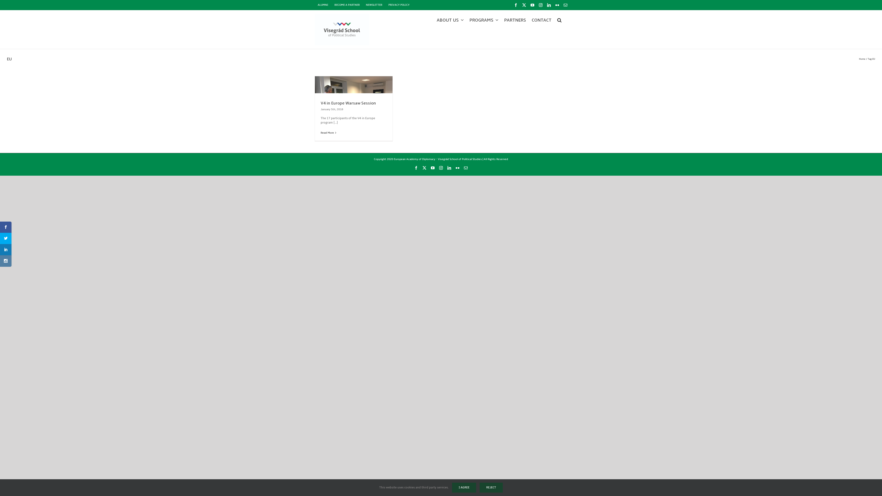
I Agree (464, 487)
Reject (491, 487)
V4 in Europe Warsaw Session (348, 103)
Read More (327, 133)
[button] (559, 20)
